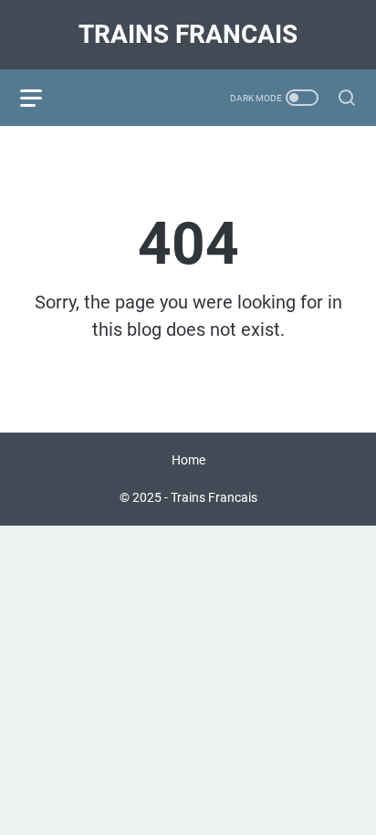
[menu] (42, 98)
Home (188, 460)
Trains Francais (188, 34)
